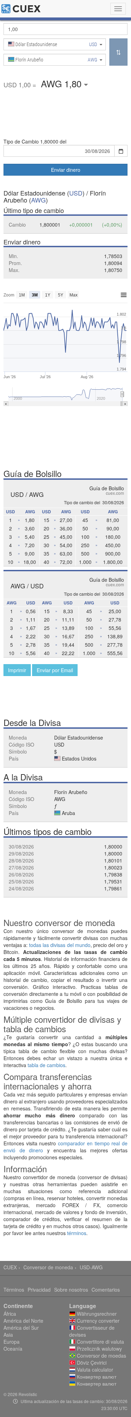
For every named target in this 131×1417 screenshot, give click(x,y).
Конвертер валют (95, 1376)
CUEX (10, 1267)
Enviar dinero (65, 169)
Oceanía (12, 1348)
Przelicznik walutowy (98, 1348)
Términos (13, 1289)
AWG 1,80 (62, 83)
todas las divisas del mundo (59, 944)
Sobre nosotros (71, 1289)
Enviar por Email (55, 670)
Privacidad (39, 1289)
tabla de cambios (46, 1065)
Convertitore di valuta (99, 1341)
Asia (8, 1334)
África (9, 1313)
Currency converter (97, 1320)
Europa (11, 1341)
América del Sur (21, 1327)
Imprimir (17, 670)
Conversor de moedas (100, 1355)
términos (76, 1232)
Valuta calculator (94, 1369)
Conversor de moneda (48, 1267)
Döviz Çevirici (91, 1362)
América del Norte (23, 1320)
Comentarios (106, 1289)
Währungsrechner (96, 1313)
